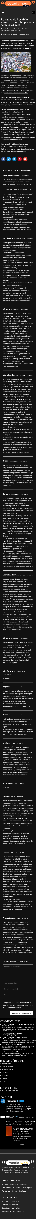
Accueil (3, 29)
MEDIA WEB (11, 1117)
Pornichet (10, 29)
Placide (6, 715)
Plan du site (14, 1201)
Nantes (5, 1075)
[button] (2, 12)
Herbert (6, 852)
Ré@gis (6, 687)
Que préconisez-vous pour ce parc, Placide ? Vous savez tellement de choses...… (18, 1054)
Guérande (14, 1184)
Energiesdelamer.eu (10, 1090)
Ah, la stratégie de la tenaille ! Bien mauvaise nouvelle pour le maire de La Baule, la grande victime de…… (18, 1029)
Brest (4, 1081)
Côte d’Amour (7, 1066)
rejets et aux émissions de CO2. (16, 93)
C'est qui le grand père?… (11, 1035)
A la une (5, 1184)
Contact (22, 1191)
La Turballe (6, 1188)
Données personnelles (11, 1208)
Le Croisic (16, 1188)
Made (5, 743)
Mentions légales (8, 1211)
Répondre (25, 175)
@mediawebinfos (24, 1117)
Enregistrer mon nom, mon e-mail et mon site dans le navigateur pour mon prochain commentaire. (17, 1005)
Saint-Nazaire (7, 1069)
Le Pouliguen (27, 1188)
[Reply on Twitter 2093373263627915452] (7, 1144)
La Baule (23, 1184)
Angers (5, 1072)
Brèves (14, 1191)
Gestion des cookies (10, 1205)
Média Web (6, 1063)
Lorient (4, 1078)
